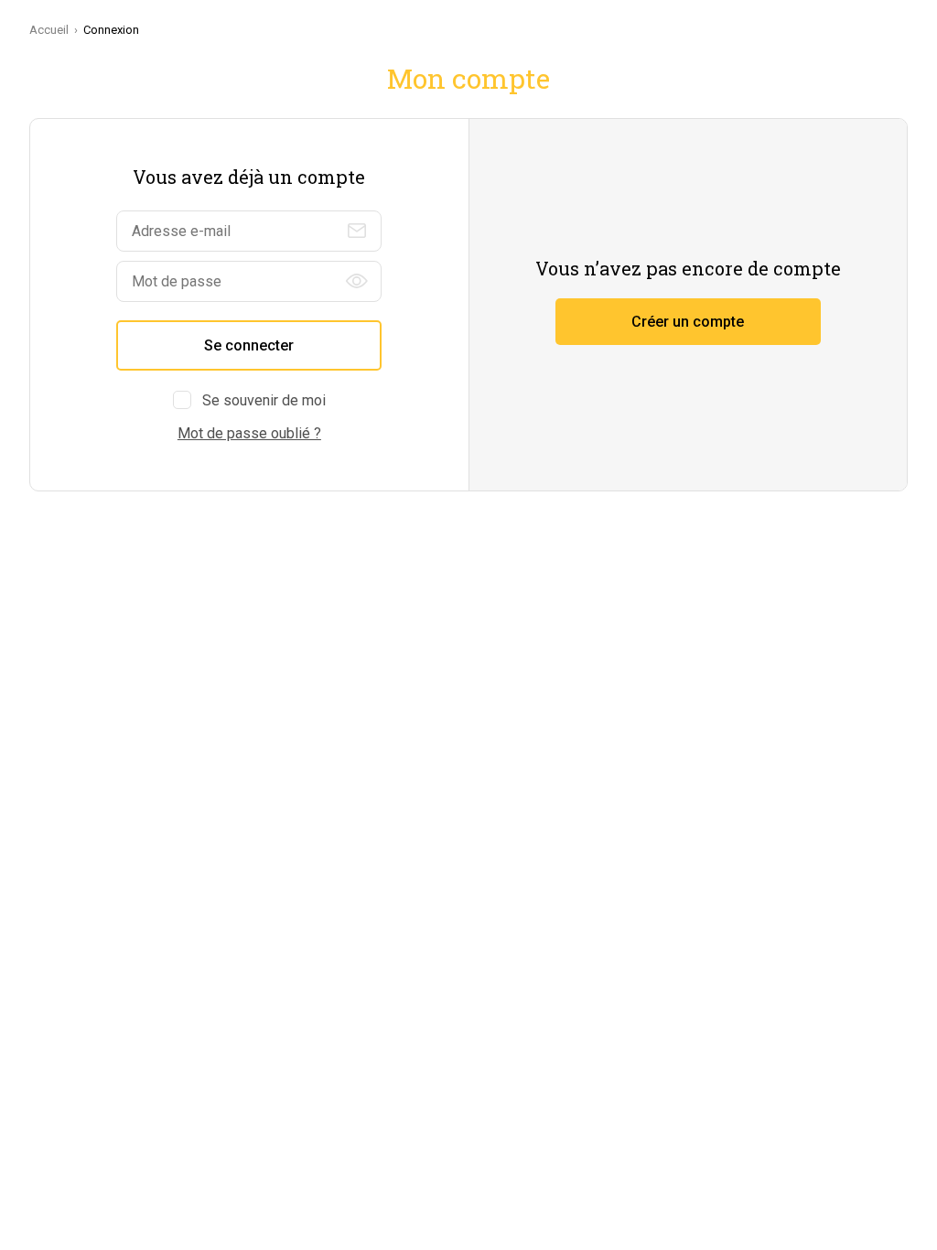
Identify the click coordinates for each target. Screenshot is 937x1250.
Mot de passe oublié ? (249, 433)
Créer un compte (687, 321)
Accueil (49, 30)
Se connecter (249, 345)
